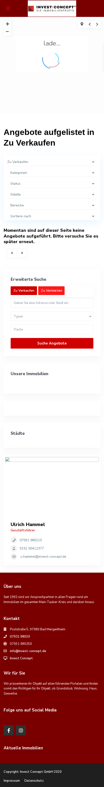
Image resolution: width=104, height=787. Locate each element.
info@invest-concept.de (28, 651)
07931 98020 (20, 636)
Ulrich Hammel (28, 524)
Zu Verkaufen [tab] (23, 290)
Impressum (12, 781)
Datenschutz (34, 781)
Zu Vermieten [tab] (51, 290)
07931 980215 (31, 540)
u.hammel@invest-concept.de (43, 556)
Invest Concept (21, 658)
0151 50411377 (32, 548)
